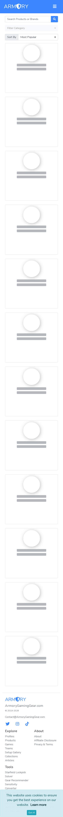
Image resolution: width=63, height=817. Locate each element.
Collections (11, 756)
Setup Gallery (13, 752)
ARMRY (16, 6)
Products (10, 740)
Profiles (9, 736)
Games (9, 744)
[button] (54, 7)
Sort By (11, 37)
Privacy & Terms (43, 744)
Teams (9, 748)
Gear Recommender (16, 780)
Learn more (38, 805)
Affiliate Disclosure (45, 740)
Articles (9, 760)
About (37, 736)
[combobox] (31, 28)
